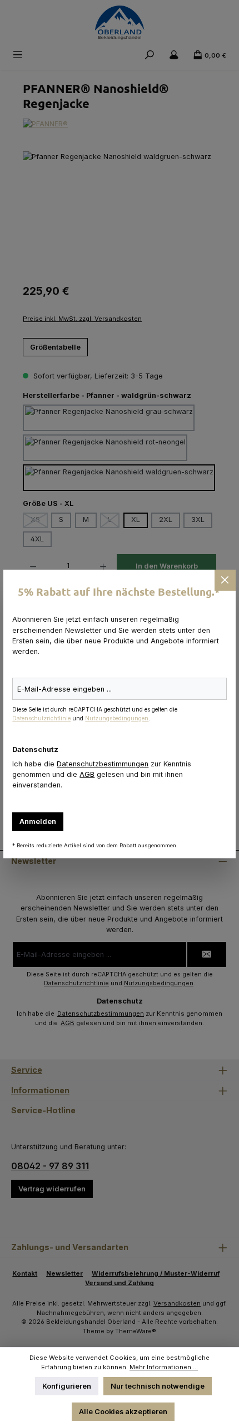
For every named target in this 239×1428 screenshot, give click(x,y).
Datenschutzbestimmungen (102, 764)
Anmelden (37, 821)
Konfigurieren (66, 1386)
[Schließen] (225, 580)
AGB (86, 774)
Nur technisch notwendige (158, 1386)
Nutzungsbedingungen (116, 718)
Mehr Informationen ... (164, 1367)
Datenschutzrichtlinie (41, 718)
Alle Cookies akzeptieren (123, 1411)
